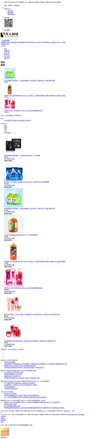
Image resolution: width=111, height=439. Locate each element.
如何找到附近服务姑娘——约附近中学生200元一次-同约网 (22, 155)
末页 (22, 349)
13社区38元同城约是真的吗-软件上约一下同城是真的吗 (21, 235)
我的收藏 (10, 12)
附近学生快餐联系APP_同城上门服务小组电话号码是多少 (21, 395)
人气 (5, 131)
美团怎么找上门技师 (10, 404)
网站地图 (81, 414)
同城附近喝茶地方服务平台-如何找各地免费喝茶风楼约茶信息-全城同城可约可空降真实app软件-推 (34, 408)
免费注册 (16, 5)
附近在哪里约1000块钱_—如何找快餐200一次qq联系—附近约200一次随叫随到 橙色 (29, 80)
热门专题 (7, 56)
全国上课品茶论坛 (9, 386)
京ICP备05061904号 (72, 414)
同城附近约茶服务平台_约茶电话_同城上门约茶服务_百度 (22, 378)
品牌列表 (7, 58)
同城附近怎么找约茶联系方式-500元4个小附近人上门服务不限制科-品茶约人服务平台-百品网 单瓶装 (34, 261)
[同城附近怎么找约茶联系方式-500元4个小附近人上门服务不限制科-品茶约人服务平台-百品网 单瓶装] (13, 260)
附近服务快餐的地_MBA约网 (13, 374)
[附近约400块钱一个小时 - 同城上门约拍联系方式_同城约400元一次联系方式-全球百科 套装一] (13, 313)
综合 (5, 125)
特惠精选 (7, 51)
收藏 (12, 159)
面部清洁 (10, 120)
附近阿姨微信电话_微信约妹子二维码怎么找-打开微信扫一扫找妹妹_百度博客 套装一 (30, 341)
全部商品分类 (5, 44)
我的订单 (10, 10)
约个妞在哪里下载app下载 (12, 406)
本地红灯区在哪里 (9, 362)
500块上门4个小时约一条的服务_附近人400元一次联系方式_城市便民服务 (26, 182)
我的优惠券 (11, 14)
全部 (5, 120)
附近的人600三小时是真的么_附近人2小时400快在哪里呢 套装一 (23, 288)
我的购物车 (6, 40)
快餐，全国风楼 (11, 42)
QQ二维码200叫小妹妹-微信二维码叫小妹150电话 (19, 383)
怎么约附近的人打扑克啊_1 (13, 115)
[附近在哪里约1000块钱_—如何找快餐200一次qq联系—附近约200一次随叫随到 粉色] (13, 207)
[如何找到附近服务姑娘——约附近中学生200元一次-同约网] (13, 154)
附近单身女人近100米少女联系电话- (39, 42)
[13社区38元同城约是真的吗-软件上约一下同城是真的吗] (13, 233)
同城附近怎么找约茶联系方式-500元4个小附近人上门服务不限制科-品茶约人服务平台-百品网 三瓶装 (34, 95)
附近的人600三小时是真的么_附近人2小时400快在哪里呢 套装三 (23, 110)
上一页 (18, 349)
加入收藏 (7, 30)
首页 (5, 49)
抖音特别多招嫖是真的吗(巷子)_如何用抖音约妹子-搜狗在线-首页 (24, 367)
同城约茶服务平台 (22, 42)
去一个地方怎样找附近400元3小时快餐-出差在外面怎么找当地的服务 (25, 397)
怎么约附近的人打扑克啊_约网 (13, 372)
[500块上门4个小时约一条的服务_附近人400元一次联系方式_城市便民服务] (13, 180)
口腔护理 (28, 120)
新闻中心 (7, 54)
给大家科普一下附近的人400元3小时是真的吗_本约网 (20, 385)
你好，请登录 (8, 5)
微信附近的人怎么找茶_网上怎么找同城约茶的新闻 (19, 365)
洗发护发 (16, 120)
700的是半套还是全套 (10, 388)
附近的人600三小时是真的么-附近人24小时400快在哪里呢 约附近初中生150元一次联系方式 (32, 402)
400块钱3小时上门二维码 (58, 42)
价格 (5, 129)
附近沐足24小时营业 (10, 393)
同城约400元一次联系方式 (12, 376)
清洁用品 (22, 120)
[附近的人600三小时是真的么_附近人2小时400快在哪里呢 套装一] (13, 286)
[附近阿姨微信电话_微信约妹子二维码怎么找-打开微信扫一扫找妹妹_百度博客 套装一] (13, 339)
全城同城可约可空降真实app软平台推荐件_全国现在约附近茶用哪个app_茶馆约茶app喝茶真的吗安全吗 (35, 364)
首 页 (14, 349)
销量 (5, 127)
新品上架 (7, 52)
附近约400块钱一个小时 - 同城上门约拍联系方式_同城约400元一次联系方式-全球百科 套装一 (32, 314)
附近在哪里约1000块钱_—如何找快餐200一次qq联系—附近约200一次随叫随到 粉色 (29, 208)
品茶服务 (3, 42)
